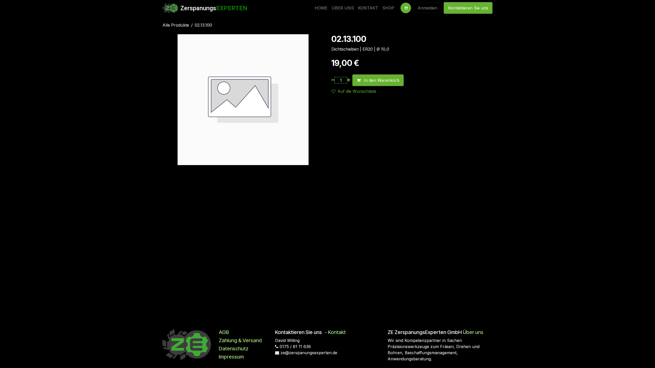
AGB (224, 332)
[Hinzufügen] (348, 80)
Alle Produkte (175, 25)
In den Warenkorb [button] (381, 80)
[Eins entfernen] (333, 80)
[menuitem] (321, 8)
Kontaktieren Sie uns (468, 7)
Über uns (473, 332)
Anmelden (427, 7)
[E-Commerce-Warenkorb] (405, 8)
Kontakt (337, 332)
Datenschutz (233, 349)
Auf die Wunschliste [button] (356, 91)
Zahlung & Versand (240, 340)
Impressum (231, 357)
